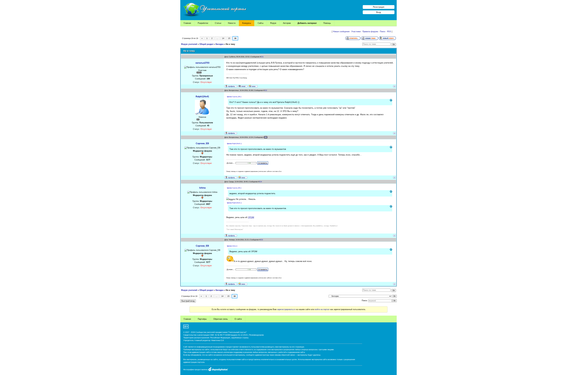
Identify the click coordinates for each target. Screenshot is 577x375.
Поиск (382, 31)
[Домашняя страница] (253, 86)
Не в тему (230, 44)
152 (265, 90)
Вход (378, 12)
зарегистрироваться (286, 309)
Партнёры (202, 319)
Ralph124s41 (202, 96)
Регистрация (378, 7)
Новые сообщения (341, 31)
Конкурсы (246, 23)
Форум (273, 23)
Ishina (202, 187)
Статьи (218, 23)
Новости (231, 23)
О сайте (238, 319)
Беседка (219, 44)
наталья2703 (202, 62)
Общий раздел (206, 44)
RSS (389, 31)
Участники (356, 31)
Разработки (203, 23)
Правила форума (370, 31)
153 (265, 137)
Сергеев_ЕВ (202, 143)
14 (223, 38)
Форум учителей (189, 44)
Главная (187, 23)
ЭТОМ (251, 217)
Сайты (260, 23)
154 (260, 182)
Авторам (287, 23)
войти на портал (322, 309)
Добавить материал (307, 23)
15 (229, 38)
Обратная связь (220, 319)
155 (261, 240)
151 (262, 57)
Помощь (327, 23)
